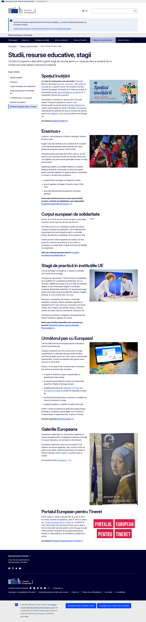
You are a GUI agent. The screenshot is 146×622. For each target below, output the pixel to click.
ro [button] (86, 11)
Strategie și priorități (42, 40)
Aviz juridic (108, 592)
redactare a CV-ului (71, 388)
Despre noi (25, 40)
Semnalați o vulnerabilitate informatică (21, 592)
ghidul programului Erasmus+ (56, 204)
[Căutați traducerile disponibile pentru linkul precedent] (63, 84)
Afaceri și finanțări (79, 40)
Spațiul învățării (16, 78)
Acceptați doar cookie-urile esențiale (114, 606)
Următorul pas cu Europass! (21, 98)
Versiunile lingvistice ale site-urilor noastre (53, 592)
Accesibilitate (120, 592)
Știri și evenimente (61, 40)
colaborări (54, 113)
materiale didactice (74, 105)
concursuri (69, 84)
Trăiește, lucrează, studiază (102, 40)
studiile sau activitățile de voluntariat (66, 92)
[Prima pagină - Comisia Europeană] (24, 10)
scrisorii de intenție (53, 391)
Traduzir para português (21, 29)
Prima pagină (13, 40)
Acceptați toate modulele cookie (81, 606)
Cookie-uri (75, 592)
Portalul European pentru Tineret (23, 107)
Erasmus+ (14, 82)
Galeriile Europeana (18, 102)
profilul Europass (64, 419)
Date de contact (123, 40)
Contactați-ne (58, 588)
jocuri (59, 84)
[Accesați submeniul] (31, 40)
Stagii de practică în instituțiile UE (22, 92)
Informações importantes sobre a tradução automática (51, 29)
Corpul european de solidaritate (22, 86)
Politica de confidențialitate (91, 592)
